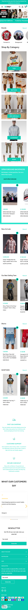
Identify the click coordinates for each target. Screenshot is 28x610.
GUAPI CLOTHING (7, 263)
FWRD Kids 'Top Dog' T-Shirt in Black (9, 401)
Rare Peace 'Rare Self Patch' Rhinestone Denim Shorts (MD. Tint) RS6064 (9, 356)
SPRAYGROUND (7, 216)
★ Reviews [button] (26, 306)
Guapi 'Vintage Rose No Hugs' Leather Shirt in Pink (10, 260)
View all (24, 28)
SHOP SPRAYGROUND (10, 179)
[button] (26, 506)
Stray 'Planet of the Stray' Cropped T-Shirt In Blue (9, 307)
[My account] (22, 7)
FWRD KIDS (5, 404)
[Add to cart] (17, 185)
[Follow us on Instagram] (5, 591)
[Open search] (19, 7)
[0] (25, 7)
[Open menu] (2, 6)
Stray (4, 310)
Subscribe (14, 543)
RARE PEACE (6, 360)
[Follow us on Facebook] (2, 591)
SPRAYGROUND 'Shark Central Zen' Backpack (9, 212)
